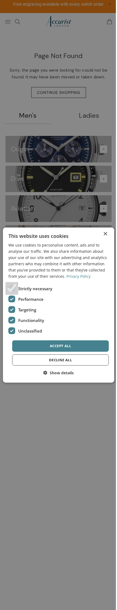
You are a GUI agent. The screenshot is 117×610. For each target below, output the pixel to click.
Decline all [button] (60, 359)
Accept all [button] (60, 345)
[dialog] (58, 305)
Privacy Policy (78, 276)
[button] (58, 373)
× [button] (105, 234)
